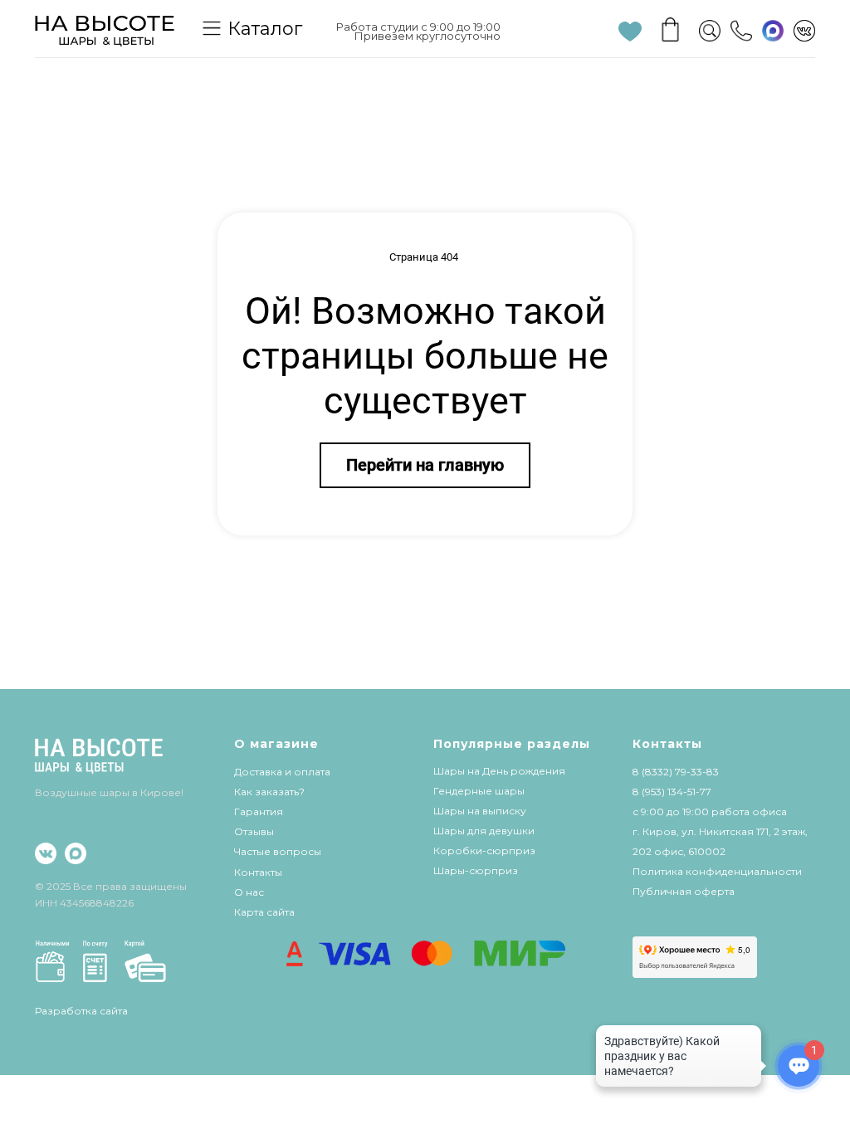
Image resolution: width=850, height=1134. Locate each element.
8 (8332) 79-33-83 (676, 771)
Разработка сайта (81, 1010)
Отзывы (254, 831)
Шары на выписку (479, 810)
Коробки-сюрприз (484, 850)
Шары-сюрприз (475, 870)
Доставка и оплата (282, 771)
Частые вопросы (277, 851)
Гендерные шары (479, 791)
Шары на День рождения (499, 771)
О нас (249, 892)
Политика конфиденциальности (717, 871)
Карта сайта (264, 912)
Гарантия (258, 811)
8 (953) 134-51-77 (672, 791)
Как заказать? (269, 791)
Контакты (258, 872)
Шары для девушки (484, 830)
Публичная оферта (684, 891)
